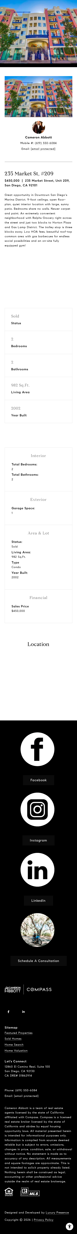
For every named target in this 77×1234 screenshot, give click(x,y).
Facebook (38, 780)
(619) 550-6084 (46, 143)
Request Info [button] (38, 259)
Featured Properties (19, 1033)
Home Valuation (16, 1050)
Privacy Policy (43, 1220)
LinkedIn (38, 901)
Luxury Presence (57, 1212)
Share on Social (38, 273)
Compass (46, 1117)
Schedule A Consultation (38, 961)
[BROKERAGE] (38, 1011)
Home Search (14, 1044)
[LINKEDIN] (23, 1011)
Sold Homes (13, 1038)
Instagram (38, 840)
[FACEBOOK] (8, 1011)
